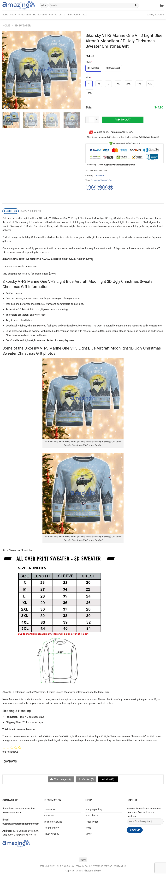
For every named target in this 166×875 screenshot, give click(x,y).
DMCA (88, 833)
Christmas (95, 180)
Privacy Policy (51, 833)
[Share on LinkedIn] (110, 187)
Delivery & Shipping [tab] (30, 211)
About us (49, 815)
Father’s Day (24, 15)
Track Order (91, 821)
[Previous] (8, 70)
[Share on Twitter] (93, 187)
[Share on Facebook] (88, 187)
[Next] (75, 70)
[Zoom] (7, 106)
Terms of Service (53, 821)
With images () (62, 779)
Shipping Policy (72, 15)
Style (89, 62)
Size (88, 77)
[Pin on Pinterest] (104, 187)
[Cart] (162, 5)
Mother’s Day (40, 15)
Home (5, 15)
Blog (85, 15)
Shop (13, 15)
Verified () (87, 779)
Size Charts (91, 815)
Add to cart (123, 119)
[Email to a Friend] (99, 187)
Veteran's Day (106, 180)
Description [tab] (10, 211)
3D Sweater (22, 25)
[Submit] (136, 5)
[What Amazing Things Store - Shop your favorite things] (18, 5)
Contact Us (55, 15)
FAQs (88, 827)
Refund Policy (51, 827)
